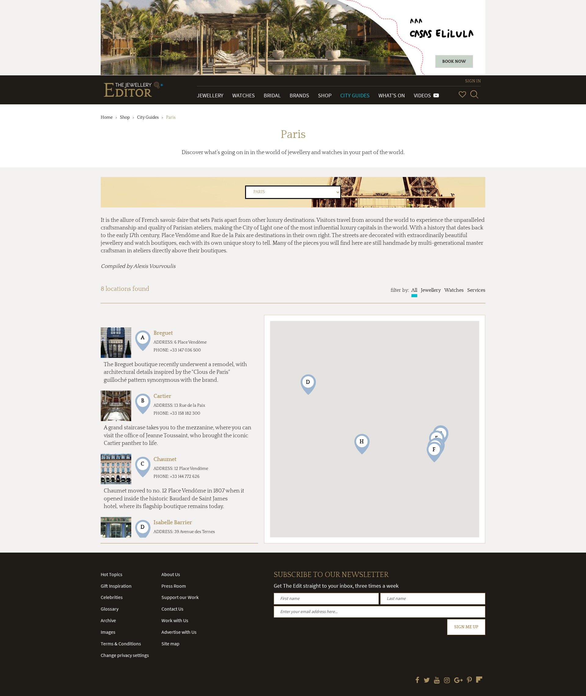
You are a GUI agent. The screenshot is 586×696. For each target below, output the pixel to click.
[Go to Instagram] (447, 680)
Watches (243, 95)
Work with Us (174, 620)
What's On (391, 95)
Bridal (272, 95)
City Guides (355, 95)
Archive (108, 620)
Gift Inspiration (116, 586)
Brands (299, 95)
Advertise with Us (179, 632)
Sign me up (466, 627)
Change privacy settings (125, 655)
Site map (170, 643)
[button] (308, 384)
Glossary (109, 609)
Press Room (173, 586)
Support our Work (180, 597)
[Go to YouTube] (437, 680)
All (414, 290)
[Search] (474, 94)
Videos (423, 95)
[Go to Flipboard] (479, 679)
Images (108, 632)
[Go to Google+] (458, 680)
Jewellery (210, 95)
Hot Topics (111, 574)
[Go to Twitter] (427, 680)
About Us (170, 574)
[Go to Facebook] (417, 680)
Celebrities (112, 597)
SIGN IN (473, 81)
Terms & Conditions (121, 643)
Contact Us (172, 609)
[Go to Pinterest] (469, 680)
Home (107, 117)
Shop (324, 95)
